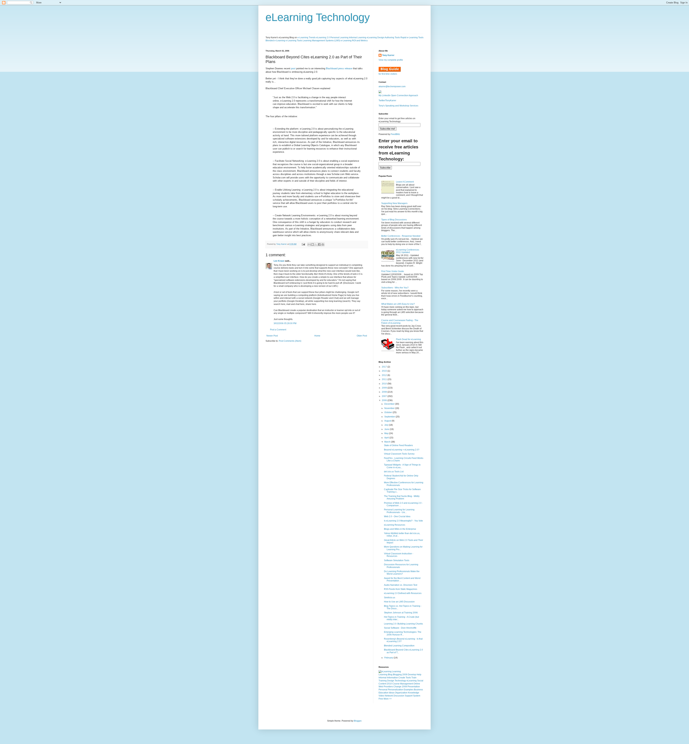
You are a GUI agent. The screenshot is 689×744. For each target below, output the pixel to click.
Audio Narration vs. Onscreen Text (400, 585)
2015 (384, 371)
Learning (383, 674)
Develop (412, 674)
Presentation (413, 686)
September (390, 416)
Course (396, 683)
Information (392, 677)
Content (382, 683)
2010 (384, 383)
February (389, 657)
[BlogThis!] (312, 244)
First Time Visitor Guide (392, 271)
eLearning (412, 680)
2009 (384, 388)
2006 (384, 400)
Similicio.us (389, 597)
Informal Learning (357, 37)
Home (317, 335)
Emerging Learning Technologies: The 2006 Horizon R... (402, 633)
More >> (388, 699)
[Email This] (309, 244)
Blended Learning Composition (399, 645)
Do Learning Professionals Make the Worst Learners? (402, 572)
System (416, 695)
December (389, 404)
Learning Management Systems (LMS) (321, 40)
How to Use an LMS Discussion (399, 601)
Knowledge (413, 692)
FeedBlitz (395, 134)
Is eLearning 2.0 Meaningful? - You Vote (403, 521)
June (387, 429)
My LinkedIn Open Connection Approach (398, 95)
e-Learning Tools (294, 40)
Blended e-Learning (275, 40)
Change (397, 686)
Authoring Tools (392, 37)
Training (383, 680)
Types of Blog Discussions (394, 219)
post (293, 68)
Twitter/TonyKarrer (387, 100)
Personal (383, 689)
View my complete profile (391, 60)
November (389, 408)
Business (418, 689)
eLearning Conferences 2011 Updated (407, 251)
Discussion (398, 695)
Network (389, 695)
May (386, 433)
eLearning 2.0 (323, 37)
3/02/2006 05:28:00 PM (285, 323)
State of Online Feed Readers (398, 445)
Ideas (391, 692)
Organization (401, 692)
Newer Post (272, 335)
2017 (384, 367)
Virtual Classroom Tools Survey (399, 454)
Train (413, 677)
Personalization (395, 689)
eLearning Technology (318, 17)
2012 (384, 375)
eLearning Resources (394, 525)
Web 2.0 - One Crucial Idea (397, 516)
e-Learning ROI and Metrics (354, 40)
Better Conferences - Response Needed (400, 236)
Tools (408, 677)
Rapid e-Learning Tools (411, 37)
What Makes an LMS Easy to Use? (398, 304)
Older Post (362, 335)
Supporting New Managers (394, 203)
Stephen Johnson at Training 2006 (401, 612)
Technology (400, 680)
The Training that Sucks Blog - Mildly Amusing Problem (402, 497)
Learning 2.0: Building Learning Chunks (403, 624)
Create (402, 677)
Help (419, 674)
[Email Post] (303, 244)
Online (417, 683)
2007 (384, 396)
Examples (408, 689)
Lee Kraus (279, 261)
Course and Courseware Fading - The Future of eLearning (399, 321)
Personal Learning (339, 37)
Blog (390, 674)
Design (390, 680)
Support (409, 695)
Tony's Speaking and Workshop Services (398, 105)
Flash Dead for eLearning (408, 339)
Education (383, 692)
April (386, 437)
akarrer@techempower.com (392, 86)
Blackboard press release (339, 68)
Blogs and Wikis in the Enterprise (400, 529)
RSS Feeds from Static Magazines (400, 589)
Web (381, 686)
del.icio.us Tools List (394, 471)
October (388, 412)
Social (420, 680)
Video (381, 695)
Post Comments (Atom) (290, 341)
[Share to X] (316, 244)
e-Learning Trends (306, 37)
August (388, 421)
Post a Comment (278, 329)
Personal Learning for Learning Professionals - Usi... (399, 510)
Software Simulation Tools (396, 560)
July (386, 425)
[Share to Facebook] (319, 244)
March (387, 442)
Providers (388, 686)
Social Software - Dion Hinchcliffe (400, 628)
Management (406, 683)
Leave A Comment (405, 182)
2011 (384, 379)
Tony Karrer (281, 244)
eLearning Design (375, 37)
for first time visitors (388, 74)
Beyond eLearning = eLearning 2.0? (401, 449)
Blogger (357, 721)
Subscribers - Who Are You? (395, 287)
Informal (382, 677)
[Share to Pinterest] (323, 244)
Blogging (397, 674)
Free (381, 699)
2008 (384, 392)
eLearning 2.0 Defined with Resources (402, 593)
